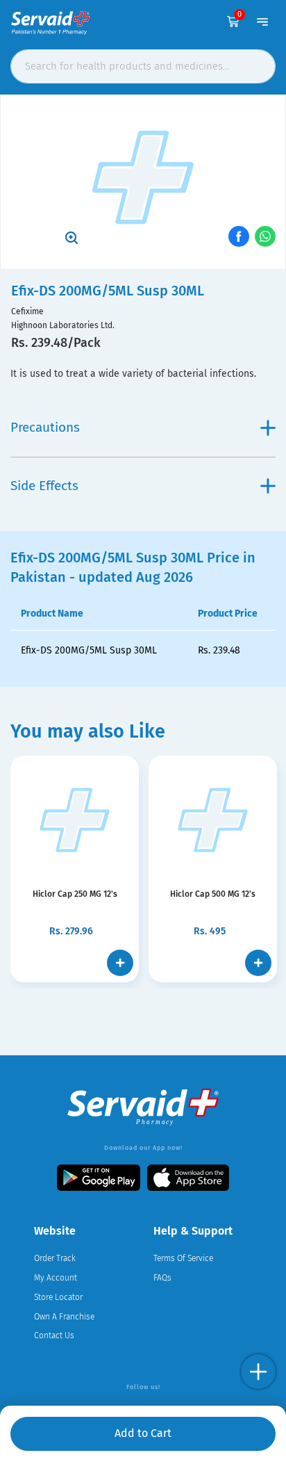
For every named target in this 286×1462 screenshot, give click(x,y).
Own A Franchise (64, 1317)
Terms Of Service (183, 1258)
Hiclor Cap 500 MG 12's (212, 894)
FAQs (162, 1278)
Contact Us (54, 1335)
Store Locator (58, 1297)
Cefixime (27, 311)
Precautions (45, 427)
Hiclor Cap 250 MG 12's (75, 894)
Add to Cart (143, 1433)
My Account (55, 1278)
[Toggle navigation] (262, 21)
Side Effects (44, 486)
